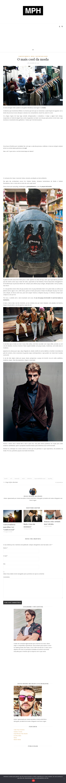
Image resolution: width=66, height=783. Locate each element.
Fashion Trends (18, 731)
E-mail (5, 556)
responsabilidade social (39, 478)
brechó (6, 478)
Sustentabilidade (41, 56)
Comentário (6, 577)
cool (11, 478)
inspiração (17, 478)
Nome (5, 548)
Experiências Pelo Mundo (21, 733)
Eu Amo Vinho (17, 735)
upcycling (50, 478)
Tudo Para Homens (19, 729)
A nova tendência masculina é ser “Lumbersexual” (9, 527)
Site (4, 564)
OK (33, 780)
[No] (64, 779)
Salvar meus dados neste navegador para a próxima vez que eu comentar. (23, 574)
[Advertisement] (33, 35)
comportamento (24, 56)
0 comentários (59, 482)
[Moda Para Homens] (33, 10)
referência (29, 478)
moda (33, 56)
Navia (15, 737)
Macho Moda (17, 739)
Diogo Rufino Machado (11, 482)
